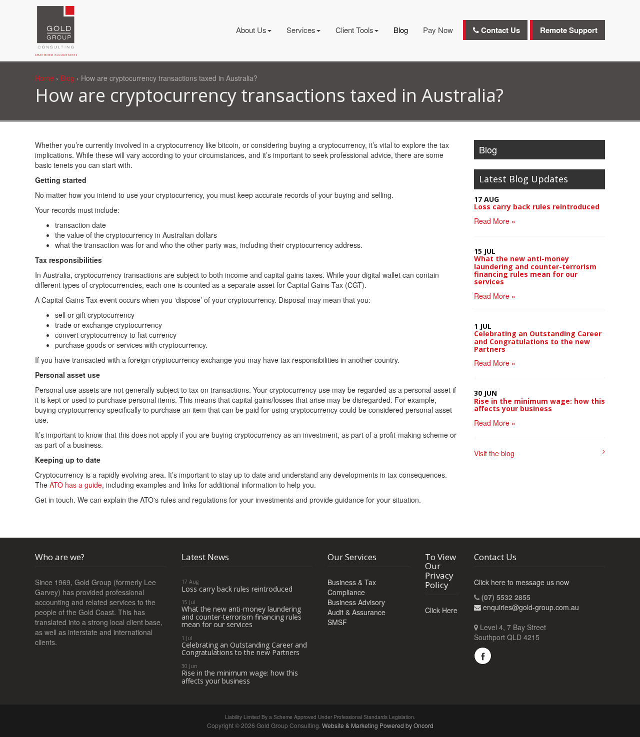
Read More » (495, 221)
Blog (401, 29)
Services (301, 29)
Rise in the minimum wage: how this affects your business (539, 404)
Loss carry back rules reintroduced (537, 206)
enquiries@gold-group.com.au (531, 607)
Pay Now (438, 29)
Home (44, 78)
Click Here (441, 610)
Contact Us (499, 29)
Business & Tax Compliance (352, 587)
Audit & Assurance (357, 612)
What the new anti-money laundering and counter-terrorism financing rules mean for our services (535, 270)
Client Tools (355, 29)
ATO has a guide (76, 485)
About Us (251, 29)
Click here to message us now (521, 582)
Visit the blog (494, 453)
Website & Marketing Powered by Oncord (378, 725)
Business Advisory (356, 602)
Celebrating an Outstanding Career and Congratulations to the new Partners (538, 341)
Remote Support (569, 29)
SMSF (337, 622)
